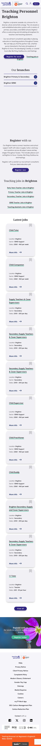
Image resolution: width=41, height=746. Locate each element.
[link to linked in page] (31, 720)
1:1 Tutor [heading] (12, 576)
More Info (13, 252)
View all (20, 609)
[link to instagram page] (24, 720)
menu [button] (36, 4)
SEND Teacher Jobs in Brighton (20, 203)
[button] (27, 3)
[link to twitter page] (17, 720)
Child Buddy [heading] (14, 472)
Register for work (14, 57)
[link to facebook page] (10, 720)
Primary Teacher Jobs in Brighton (20, 192)
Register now (20, 170)
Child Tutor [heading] (14, 230)
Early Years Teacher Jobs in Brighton (20, 188)
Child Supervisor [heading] (16, 403)
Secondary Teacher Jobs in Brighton (20, 196)
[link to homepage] (11, 3)
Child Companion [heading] (16, 265)
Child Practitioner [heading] (16, 437)
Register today (20, 637)
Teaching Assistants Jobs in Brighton (20, 207)
